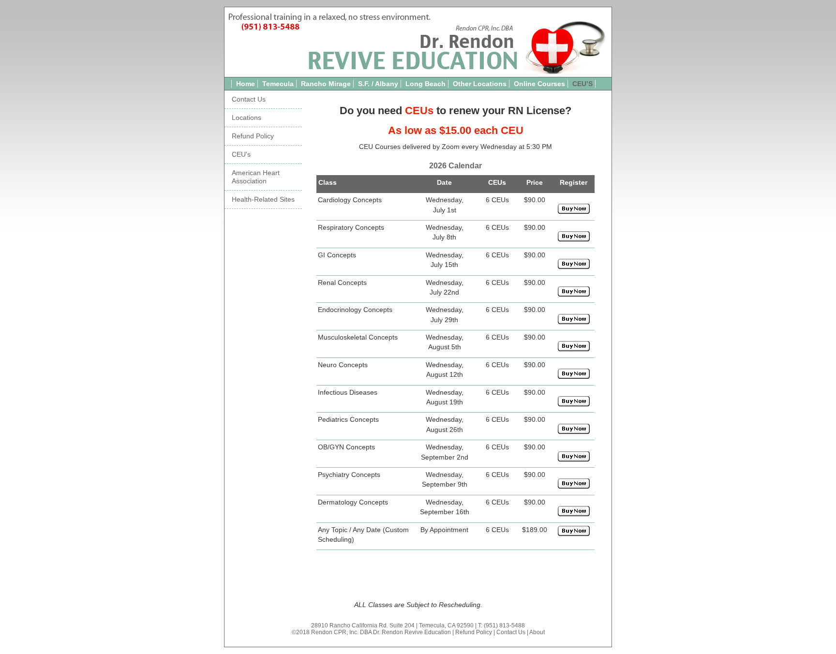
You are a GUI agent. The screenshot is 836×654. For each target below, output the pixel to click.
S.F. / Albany (378, 84)
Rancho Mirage (326, 84)
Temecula (278, 84)
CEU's (241, 154)
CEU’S (582, 84)
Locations (246, 117)
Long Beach (425, 84)
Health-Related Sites (263, 199)
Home (245, 84)
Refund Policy (253, 136)
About (537, 632)
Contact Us (249, 99)
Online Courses (539, 84)
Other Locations (480, 84)
